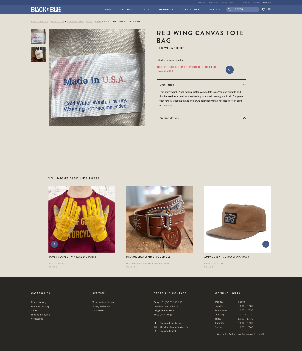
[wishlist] (263, 9)
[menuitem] (201, 2)
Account (267, 2)
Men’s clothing (38, 302)
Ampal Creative (214, 263)
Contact (256, 2)
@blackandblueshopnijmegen (173, 327)
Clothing (127, 9)
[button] (242, 9)
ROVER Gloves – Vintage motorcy (72, 257)
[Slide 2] (38, 54)
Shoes (146, 9)
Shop (108, 9)
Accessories (190, 9)
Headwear (166, 9)
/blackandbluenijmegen (171, 323)
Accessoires (37, 318)
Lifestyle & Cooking (40, 314)
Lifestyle (214, 9)
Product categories (217, 2)
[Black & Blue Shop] (46, 9)
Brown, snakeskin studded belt (149, 257)
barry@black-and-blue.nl (166, 306)
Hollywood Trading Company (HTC (148, 263)
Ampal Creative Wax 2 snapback (226, 257)
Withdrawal (244, 2)
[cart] (268, 9)
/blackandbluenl (167, 331)
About (233, 2)
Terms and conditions (103, 302)
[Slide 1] (38, 36)
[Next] (264, 228)
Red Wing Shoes (171, 48)
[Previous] (54, 228)
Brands (201, 2)
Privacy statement (101, 306)
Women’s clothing (40, 306)
